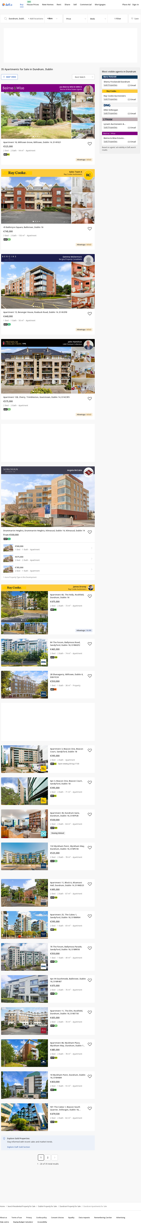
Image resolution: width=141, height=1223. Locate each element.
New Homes (47, 4)
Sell (75, 4)
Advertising (120, 1217)
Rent (59, 4)
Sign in (135, 4)
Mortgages (100, 4)
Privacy (29, 1217)
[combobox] (31, 18)
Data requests (84, 1217)
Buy (22, 4)
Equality (71, 1217)
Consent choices (57, 1217)
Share (67, 4)
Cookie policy (41, 1217)
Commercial (86, 4)
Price (68, 18)
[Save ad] (90, 143)
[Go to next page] (55, 1157)
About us (3, 1217)
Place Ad (126, 4)
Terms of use (16, 1217)
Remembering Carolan (103, 1217)
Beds (92, 18)
